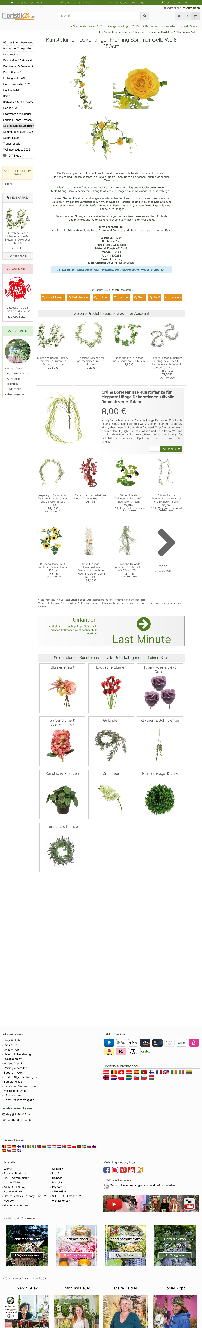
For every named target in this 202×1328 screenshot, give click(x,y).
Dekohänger (80, 297)
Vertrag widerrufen (15, 1068)
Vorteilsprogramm (15, 1090)
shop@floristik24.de (18, 1114)
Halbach (57, 1178)
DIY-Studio (14, 155)
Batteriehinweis (13, 1072)
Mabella (57, 1182)
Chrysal (8, 1168)
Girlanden (139, 32)
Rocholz (57, 1187)
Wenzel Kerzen (61, 1200)
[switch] (10, 1316)
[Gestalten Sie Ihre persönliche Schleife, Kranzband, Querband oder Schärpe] (27, 1245)
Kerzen (7, 96)
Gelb (140, 297)
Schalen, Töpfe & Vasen (17, 119)
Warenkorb (173, 7)
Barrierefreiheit (13, 1081)
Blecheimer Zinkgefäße (17, 48)
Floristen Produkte (15, 1173)
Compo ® (57, 1168)
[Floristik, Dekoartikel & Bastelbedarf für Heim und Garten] (21, 16)
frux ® (55, 1173)
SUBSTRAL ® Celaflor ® (66, 1196)
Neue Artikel (19, 197)
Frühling (102, 297)
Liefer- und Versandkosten (20, 1086)
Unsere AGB (11, 1049)
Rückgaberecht (13, 1058)
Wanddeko (13, 378)
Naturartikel (10, 107)
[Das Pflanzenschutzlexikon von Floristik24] (125, 1245)
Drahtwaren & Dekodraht (18, 66)
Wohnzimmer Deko (17, 373)
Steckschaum (11, 137)
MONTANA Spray (14, 1187)
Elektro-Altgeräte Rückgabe (21, 1077)
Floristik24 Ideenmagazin (19, 1100)
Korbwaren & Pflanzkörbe (18, 102)
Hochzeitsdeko (12, 90)
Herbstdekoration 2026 (17, 84)
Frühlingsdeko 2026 (15, 78)
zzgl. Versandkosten (75, 599)
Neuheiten (169, 26)
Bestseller (150, 26)
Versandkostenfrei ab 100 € (28, 2)
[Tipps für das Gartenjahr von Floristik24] (76, 1245)
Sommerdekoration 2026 (88, 26)
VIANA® (9, 1200)
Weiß (156, 297)
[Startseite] (99, 32)
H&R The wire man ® (16, 1178)
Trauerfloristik (11, 143)
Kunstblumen (54, 297)
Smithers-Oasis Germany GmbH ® (25, 1196)
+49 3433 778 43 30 (19, 1120)
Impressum (10, 1045)
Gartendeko (13, 389)
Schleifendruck (13, 1191)
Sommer (123, 297)
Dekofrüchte (10, 54)
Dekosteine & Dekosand (17, 60)
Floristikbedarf (12, 72)
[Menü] (16, 1297)
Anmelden (193, 7)
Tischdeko (12, 383)
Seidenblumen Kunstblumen (118, 32)
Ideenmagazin (15, 394)
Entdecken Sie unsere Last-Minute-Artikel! (17, 312)
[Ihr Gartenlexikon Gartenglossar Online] (175, 1245)
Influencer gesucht (15, 1095)
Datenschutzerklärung (17, 1054)
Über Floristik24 (13, 1040)
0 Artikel (183, 16)
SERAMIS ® (59, 1191)
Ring (9, 183)
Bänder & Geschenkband (18, 42)
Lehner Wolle (12, 1182)
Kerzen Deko (14, 368)
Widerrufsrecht (13, 1063)
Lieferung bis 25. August (77, 2)
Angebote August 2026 (124, 26)
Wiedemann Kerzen (16, 1205)
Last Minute (189, 26)
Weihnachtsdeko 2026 (16, 149)
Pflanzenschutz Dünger (17, 113)
